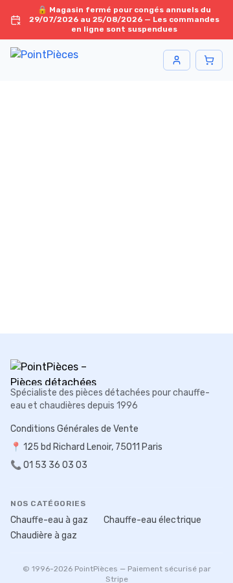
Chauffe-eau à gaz (49, 519)
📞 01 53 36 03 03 (48, 465)
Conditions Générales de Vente (74, 428)
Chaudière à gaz (43, 535)
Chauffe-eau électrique (152, 519)
